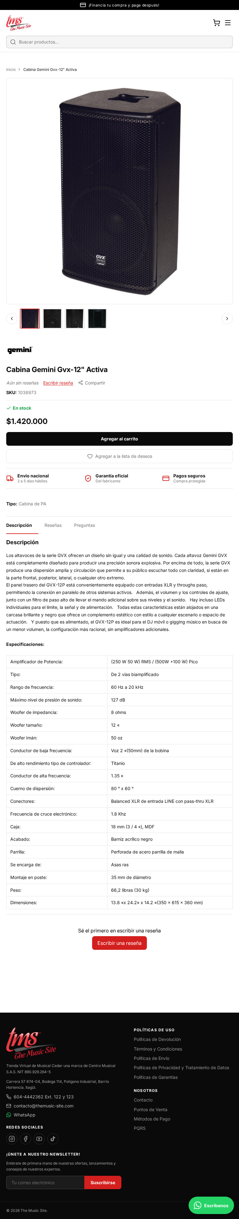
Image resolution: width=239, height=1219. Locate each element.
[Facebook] (25, 1138)
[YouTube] (39, 1138)
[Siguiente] (227, 318)
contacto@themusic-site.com (43, 1105)
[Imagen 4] (97, 319)
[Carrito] (217, 23)
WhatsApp (24, 1114)
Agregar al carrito (119, 438)
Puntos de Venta (150, 1109)
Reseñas (53, 525)
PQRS (140, 1128)
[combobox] (119, 42)
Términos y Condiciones (158, 1048)
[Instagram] (11, 1138)
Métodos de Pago (152, 1118)
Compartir (95, 382)
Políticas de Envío (151, 1058)
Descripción (19, 525)
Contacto (143, 1099)
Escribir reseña (58, 382)
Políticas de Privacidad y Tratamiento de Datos (181, 1067)
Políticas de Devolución (157, 1039)
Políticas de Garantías (156, 1077)
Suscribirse (103, 1182)
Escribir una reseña (119, 943)
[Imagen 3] (75, 319)
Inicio (11, 69)
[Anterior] (11, 318)
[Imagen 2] (52, 319)
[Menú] (228, 23)
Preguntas (84, 525)
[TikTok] (53, 1138)
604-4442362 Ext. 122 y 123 (44, 1096)
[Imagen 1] (30, 319)
